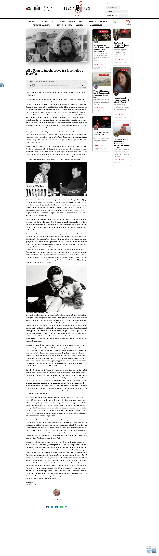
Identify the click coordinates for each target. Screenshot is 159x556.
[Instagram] (44, 10)
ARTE (81, 21)
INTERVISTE (102, 21)
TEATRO (31, 21)
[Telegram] (51, 10)
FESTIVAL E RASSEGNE (41, 25)
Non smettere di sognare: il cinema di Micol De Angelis (121, 100)
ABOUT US (79, 25)
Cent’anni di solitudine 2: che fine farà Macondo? (121, 45)
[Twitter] (47, 7)
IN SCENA (68, 25)
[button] (47, 507)
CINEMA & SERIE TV (48, 21)
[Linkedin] (47, 10)
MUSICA (72, 21)
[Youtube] (51, 7)
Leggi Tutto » (99, 64)
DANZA (62, 21)
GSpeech (84, 87)
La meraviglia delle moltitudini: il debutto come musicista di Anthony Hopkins (122, 143)
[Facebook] (44, 7)
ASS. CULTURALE (96, 25)
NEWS (58, 25)
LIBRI (91, 21)
